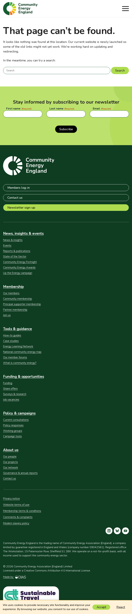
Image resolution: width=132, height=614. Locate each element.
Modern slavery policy (16, 523)
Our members (11, 293)
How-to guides (12, 335)
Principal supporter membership (22, 304)
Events (7, 245)
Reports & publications (16, 251)
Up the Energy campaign (17, 273)
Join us (7, 315)
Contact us (15, 198)
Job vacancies (11, 399)
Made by (8, 577)
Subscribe (66, 129)
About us (10, 450)
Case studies (11, 341)
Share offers (10, 388)
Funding (7, 383)
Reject (120, 607)
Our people (9, 456)
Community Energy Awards (19, 267)
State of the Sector (14, 256)
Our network (10, 467)
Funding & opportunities (23, 376)
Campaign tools (12, 436)
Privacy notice (11, 498)
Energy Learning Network (18, 346)
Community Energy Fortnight (20, 262)
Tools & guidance (17, 328)
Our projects (10, 462)
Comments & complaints (17, 517)
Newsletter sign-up (21, 208)
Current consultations (16, 420)
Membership (13, 286)
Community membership (17, 299)
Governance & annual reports (20, 473)
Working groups (12, 431)
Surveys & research (14, 394)
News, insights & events (23, 233)
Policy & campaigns (19, 413)
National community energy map (22, 352)
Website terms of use (16, 505)
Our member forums (15, 357)
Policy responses (13, 425)
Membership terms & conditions (22, 511)
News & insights (13, 240)
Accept (101, 607)
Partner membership (15, 310)
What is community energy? (19, 363)
